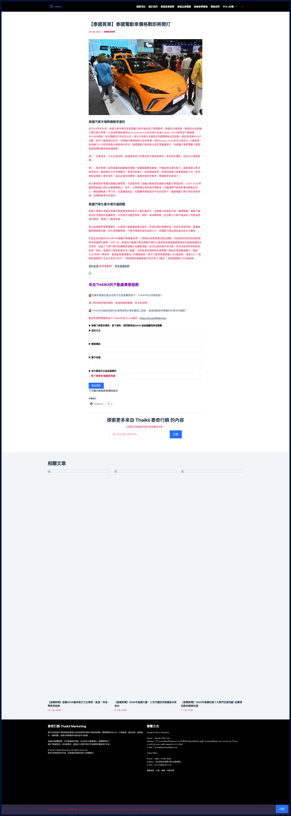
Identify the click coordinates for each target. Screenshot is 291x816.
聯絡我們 (215, 6)
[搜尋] (242, 6)
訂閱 (175, 434)
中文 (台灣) (228, 6)
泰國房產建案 (167, 6)
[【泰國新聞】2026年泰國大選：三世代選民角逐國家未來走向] (145, 583)
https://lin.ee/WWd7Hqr (153, 318)
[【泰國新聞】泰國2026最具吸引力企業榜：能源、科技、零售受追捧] (79, 583)
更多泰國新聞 (122, 266)
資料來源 (93, 266)
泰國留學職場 (201, 6)
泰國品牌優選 (184, 6)
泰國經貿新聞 (109, 32)
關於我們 (153, 6)
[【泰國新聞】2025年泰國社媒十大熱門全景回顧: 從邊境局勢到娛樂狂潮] (212, 583)
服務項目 (141, 6)
